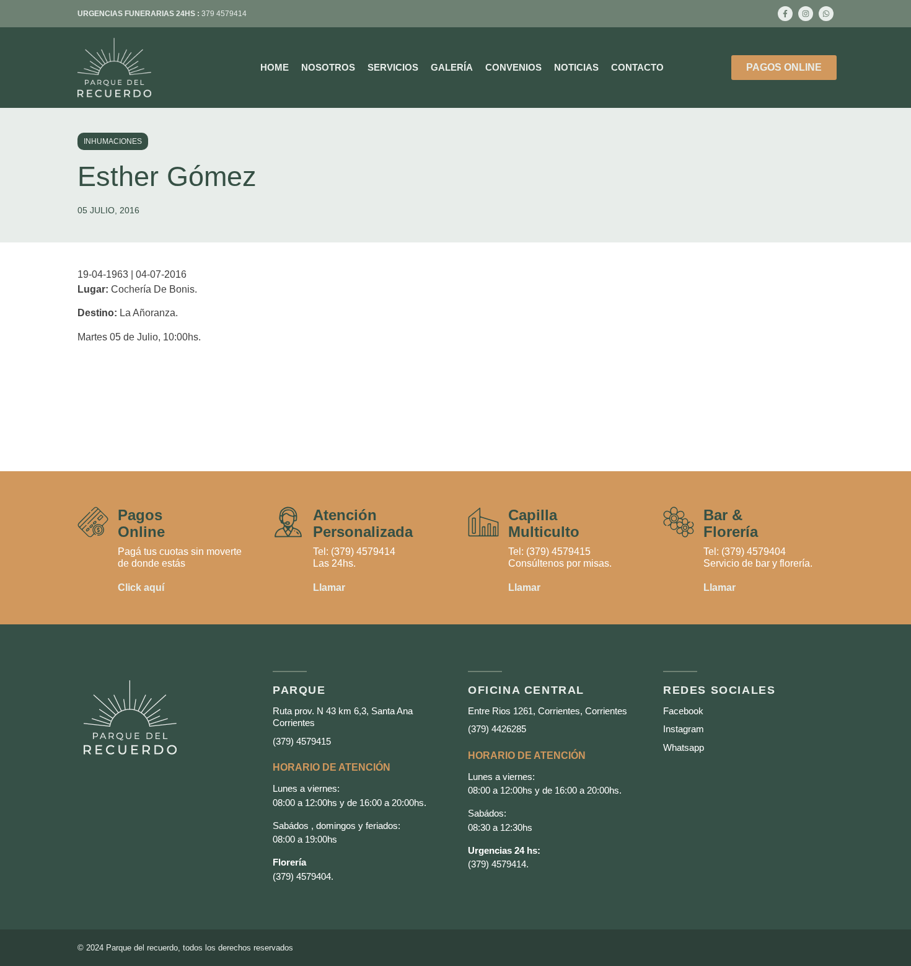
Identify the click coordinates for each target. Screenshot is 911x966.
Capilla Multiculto (543, 523)
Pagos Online (141, 523)
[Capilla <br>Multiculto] (483, 522)
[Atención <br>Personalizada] (288, 522)
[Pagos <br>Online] (92, 522)
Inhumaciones (113, 141)
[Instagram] (805, 13)
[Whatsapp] (826, 13)
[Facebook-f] (785, 13)
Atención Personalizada (363, 523)
